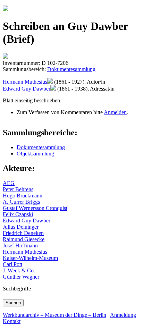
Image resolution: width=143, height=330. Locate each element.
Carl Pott (12, 264)
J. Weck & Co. (19, 270)
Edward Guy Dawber (26, 89)
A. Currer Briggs (21, 202)
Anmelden (115, 112)
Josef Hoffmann (20, 245)
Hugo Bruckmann (22, 195)
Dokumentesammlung (71, 69)
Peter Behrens (18, 189)
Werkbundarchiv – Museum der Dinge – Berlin (54, 315)
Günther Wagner (21, 277)
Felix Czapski (18, 214)
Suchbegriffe (17, 288)
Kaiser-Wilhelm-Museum (30, 258)
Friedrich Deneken (23, 233)
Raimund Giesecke (23, 239)
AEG (9, 183)
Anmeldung (123, 315)
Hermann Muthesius (25, 82)
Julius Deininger (21, 227)
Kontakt (11, 321)
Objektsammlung (35, 153)
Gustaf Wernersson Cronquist (35, 208)
